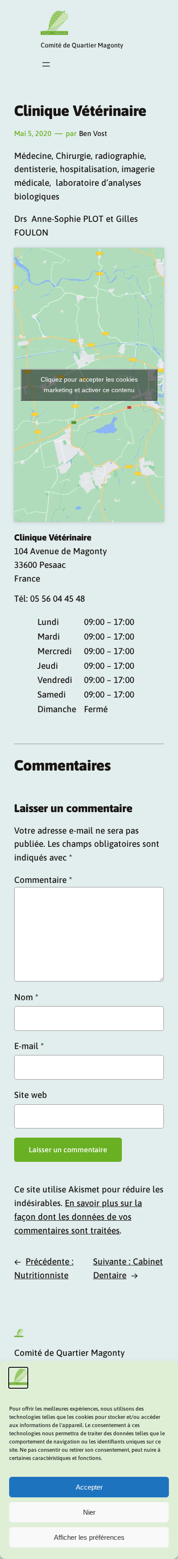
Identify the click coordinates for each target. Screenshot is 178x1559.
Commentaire (43, 880)
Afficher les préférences (89, 1537)
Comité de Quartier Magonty (82, 45)
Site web (30, 1095)
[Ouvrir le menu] (46, 64)
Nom (26, 997)
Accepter (89, 1487)
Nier (89, 1512)
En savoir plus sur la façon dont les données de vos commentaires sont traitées (78, 1216)
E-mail (29, 1046)
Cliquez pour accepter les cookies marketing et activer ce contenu (89, 385)
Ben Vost (93, 133)
